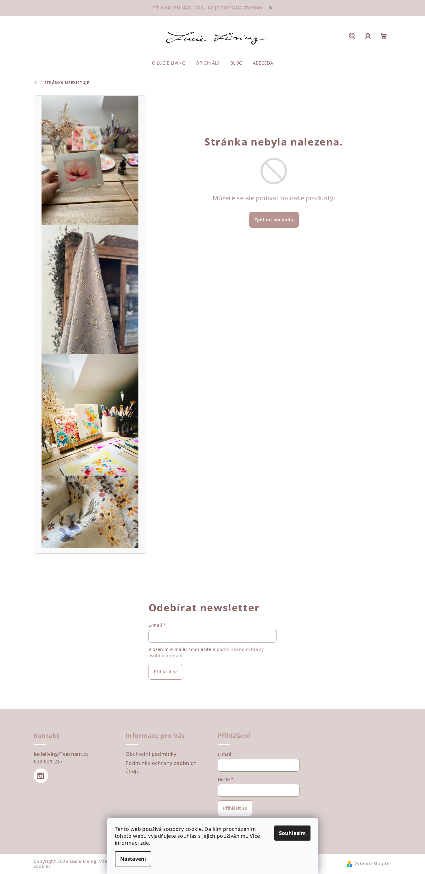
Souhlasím (292, 833)
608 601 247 (48, 761)
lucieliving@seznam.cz (61, 754)
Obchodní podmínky (151, 754)
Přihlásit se (166, 672)
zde (144, 842)
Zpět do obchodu (274, 220)
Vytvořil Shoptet (372, 863)
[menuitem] (169, 63)
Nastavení (133, 858)
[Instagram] (41, 775)
